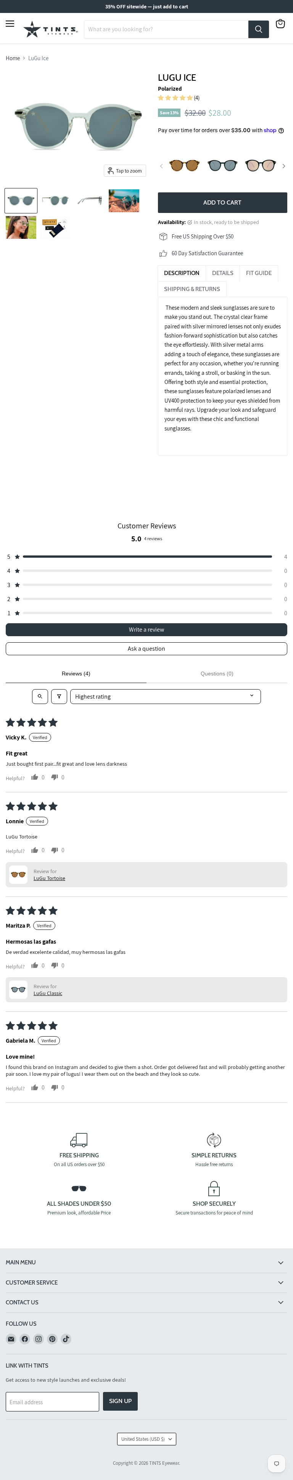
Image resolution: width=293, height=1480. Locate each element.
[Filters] (59, 696)
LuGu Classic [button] (48, 993)
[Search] (258, 29)
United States (143, 1439)
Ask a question (146, 649)
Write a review (146, 630)
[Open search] (40, 696)
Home (13, 58)
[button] (176, 97)
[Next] (283, 166)
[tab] (182, 273)
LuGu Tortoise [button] (49, 878)
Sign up (120, 1401)
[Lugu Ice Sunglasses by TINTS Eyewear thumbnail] (55, 201)
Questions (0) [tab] (217, 673)
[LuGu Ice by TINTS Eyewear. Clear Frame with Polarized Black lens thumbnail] (90, 201)
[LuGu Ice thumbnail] (55, 227)
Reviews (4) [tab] (76, 673)
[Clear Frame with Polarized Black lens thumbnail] (21, 201)
